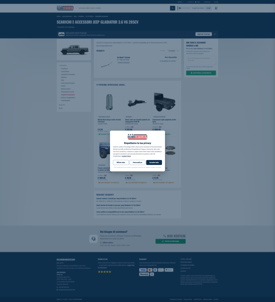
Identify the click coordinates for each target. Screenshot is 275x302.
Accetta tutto (154, 162)
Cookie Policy (126, 156)
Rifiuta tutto (121, 162)
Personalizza (137, 162)
